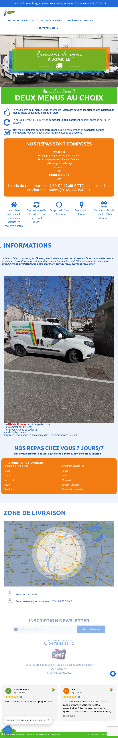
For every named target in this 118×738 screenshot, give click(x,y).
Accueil (12, 20)
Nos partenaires (46, 28)
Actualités (93, 734)
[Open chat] (8, 730)
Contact (88, 20)
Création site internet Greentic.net (21, 734)
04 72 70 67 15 (98, 3)
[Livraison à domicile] (9, 12)
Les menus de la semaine (50, 20)
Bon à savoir (74, 20)
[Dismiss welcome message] (49, 720)
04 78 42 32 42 (61, 643)
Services (26, 20)
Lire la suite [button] (69, 716)
